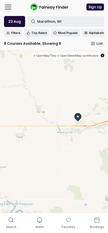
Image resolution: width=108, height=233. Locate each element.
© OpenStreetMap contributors (77, 55)
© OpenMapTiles (44, 55)
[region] (54, 131)
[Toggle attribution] (102, 55)
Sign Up (95, 7)
